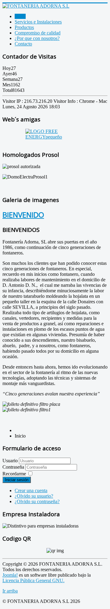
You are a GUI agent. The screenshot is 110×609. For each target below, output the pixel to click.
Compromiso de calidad (38, 32)
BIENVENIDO (23, 215)
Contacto (23, 43)
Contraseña (13, 467)
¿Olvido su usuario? (34, 496)
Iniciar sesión (16, 479)
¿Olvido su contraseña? (37, 501)
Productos (24, 27)
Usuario (10, 460)
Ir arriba (10, 590)
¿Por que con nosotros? (37, 38)
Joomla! (10, 575)
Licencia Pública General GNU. (33, 580)
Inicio (20, 16)
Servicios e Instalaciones (38, 21)
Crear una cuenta (31, 490)
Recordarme (14, 473)
